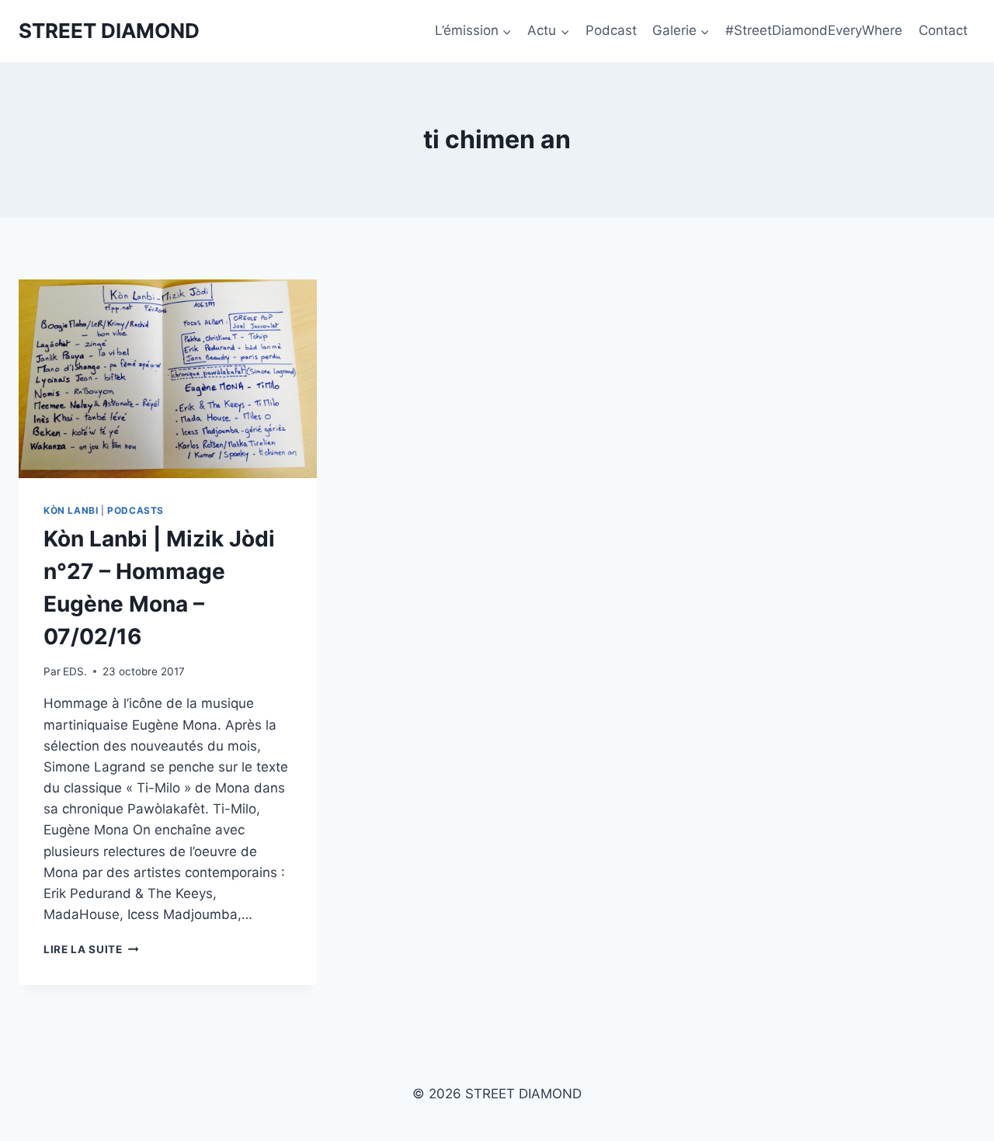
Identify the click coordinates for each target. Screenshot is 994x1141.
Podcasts (135, 510)
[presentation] (168, 378)
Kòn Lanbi (70, 510)
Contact (943, 30)
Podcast (611, 30)
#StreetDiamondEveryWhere (813, 30)
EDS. (75, 671)
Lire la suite (90, 949)
